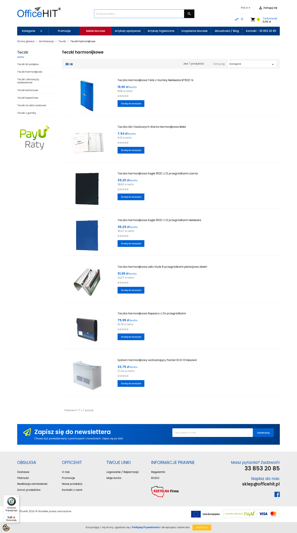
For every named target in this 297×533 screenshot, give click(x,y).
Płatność (23, 478)
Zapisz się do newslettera (72, 432)
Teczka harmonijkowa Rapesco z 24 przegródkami (152, 313)
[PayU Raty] (34, 137)
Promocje (68, 478)
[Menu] (17, 497)
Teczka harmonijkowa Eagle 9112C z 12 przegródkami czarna (158, 173)
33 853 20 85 (262, 468)
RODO (155, 478)
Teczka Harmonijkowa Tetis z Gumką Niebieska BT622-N (155, 80)
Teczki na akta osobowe (31, 105)
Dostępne (252, 64)
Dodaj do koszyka (131, 103)
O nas (66, 472)
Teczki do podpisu (28, 64)
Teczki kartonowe (27, 90)
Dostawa (23, 472)
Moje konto (113, 478)
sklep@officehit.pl (261, 484)
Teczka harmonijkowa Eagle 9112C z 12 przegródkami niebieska (159, 220)
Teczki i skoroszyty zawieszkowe (28, 81)
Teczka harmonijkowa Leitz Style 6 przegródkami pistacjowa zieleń (162, 267)
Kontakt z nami (72, 490)
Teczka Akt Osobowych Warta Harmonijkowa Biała (152, 127)
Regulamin (158, 472)
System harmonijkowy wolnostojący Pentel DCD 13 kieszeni (157, 360)
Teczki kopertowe (27, 98)
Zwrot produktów (29, 490)
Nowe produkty (72, 484)
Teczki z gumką (26, 113)
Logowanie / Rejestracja (122, 472)
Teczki (22, 52)
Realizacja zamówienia (32, 484)
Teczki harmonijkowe (29, 72)
